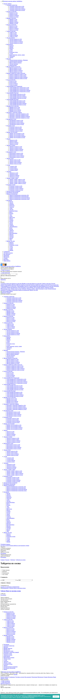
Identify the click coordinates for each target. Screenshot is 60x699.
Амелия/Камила (13, 226)
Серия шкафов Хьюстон (12, 92)
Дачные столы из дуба (14, 159)
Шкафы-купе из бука (14, 108)
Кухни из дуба (13, 81)
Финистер (11, 205)
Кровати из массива (11, 11)
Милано (11, 234)
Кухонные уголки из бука (15, 187)
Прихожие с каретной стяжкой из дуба (19, 113)
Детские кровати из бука (15, 40)
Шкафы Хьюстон (8, 648)
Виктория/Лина (13, 233)
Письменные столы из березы (16, 123)
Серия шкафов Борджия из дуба (17, 100)
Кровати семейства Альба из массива (15, 73)
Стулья (11, 53)
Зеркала (11, 57)
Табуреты (8, 171)
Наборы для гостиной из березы (17, 136)
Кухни (11, 51)
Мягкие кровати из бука (15, 69)
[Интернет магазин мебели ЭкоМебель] (12, 1)
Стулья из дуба (13, 166)
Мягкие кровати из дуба (15, 68)
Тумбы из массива (11, 31)
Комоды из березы (14, 28)
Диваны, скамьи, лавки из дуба (17, 179)
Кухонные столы (13, 52)
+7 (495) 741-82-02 (5, 270)
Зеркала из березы (13, 142)
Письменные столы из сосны (16, 124)
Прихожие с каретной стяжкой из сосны (19, 117)
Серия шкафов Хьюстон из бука (17, 95)
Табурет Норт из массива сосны (11, 591)
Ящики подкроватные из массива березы (19, 197)
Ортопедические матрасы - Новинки (18, 60)
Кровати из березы (14, 15)
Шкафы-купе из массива (12, 106)
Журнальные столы (11, 151)
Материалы (6, 256)
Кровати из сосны (13, 16)
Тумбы (11, 49)
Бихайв (15, 674)
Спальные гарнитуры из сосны (17, 10)
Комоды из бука (13, 27)
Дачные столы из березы (15, 162)
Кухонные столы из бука (15, 128)
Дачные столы (10, 158)
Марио (11, 238)
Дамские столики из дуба (15, 146)
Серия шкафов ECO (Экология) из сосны (19, 91)
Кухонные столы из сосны (15, 131)
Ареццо (11, 203)
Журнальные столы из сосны (16, 157)
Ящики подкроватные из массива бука (19, 196)
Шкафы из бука (13, 20)
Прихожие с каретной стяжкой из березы (19, 116)
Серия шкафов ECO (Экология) (14, 86)
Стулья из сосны (13, 170)
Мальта (11, 218)
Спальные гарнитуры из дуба (16, 6)
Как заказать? (7, 254)
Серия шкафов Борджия (12, 99)
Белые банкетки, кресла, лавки (17, 54)
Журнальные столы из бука (16, 154)
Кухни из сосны (13, 85)
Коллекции (9, 200)
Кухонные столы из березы (16, 129)
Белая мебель (9, 44)
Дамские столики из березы (16, 149)
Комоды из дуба (13, 26)
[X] (5, 265)
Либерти (11, 230)
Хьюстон (11, 207)
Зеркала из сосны (13, 144)
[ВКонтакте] (1, 265)
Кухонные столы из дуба (15, 127)
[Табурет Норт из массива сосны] (30, 588)
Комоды (11, 48)
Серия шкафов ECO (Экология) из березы (19, 90)
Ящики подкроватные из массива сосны (19, 199)
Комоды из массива (11, 24)
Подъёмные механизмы (12, 192)
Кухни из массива (10, 79)
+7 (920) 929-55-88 (5, 272)
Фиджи (11, 221)
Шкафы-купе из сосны (15, 111)
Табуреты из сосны (14, 176)
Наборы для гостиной (11, 132)
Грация (11, 224)
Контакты (6, 259)
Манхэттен (12, 217)
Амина (11, 222)
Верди (11, 212)
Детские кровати (10, 37)
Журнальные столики (9, 657)
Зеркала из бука (13, 141)
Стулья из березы (13, 169)
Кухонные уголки (10, 184)
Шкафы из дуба (13, 19)
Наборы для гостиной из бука (16, 134)
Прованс (11, 235)
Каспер (11, 229)
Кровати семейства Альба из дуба (17, 74)
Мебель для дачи (10, 241)
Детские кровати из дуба (15, 39)
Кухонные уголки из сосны (16, 190)
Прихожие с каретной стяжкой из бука (19, 115)
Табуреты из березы (14, 175)
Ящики (5, 669)
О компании (7, 251)
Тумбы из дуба (13, 32)
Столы (11, 246)
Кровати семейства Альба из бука (17, 75)
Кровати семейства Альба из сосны (18, 78)
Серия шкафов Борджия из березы (17, 103)
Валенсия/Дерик (13, 211)
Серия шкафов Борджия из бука (17, 102)
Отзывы (6, 258)
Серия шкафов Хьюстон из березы (18, 96)
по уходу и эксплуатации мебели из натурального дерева (15, 545)
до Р (25, 580)
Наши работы (7, 260)
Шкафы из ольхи (10, 642)
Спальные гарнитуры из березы (17, 9)
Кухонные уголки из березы (16, 188)
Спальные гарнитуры (11, 5)
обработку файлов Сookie (34, 695)
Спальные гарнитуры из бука (16, 7)
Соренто (11, 225)
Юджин (11, 213)
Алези (10, 216)
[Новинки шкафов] (6, 292)
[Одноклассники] (3, 265)
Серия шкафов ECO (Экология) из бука (19, 89)
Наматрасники (13, 65)
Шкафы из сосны (13, 23)
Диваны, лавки (7, 662)
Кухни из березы (13, 83)
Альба (10, 208)
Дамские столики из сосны (16, 150)
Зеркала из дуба (13, 140)
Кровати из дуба (13, 12)
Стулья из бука (13, 167)
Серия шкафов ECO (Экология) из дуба (19, 87)
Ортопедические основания (10, 666)
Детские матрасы (13, 64)
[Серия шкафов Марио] (7, 291)
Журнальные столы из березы (16, 155)
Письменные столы (11, 119)
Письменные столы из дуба (16, 120)
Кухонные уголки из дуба (15, 186)
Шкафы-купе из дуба (14, 107)
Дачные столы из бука (14, 161)
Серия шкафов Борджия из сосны (17, 104)
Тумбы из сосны (13, 36)
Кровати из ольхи (10, 618)
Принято (56, 696)
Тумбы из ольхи (10, 626)
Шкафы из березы (13, 22)
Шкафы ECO (7, 649)
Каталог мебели (7, 3)
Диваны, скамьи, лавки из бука (17, 180)
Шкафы (11, 47)
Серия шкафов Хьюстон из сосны (17, 98)
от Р (8, 580)
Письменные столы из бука (16, 121)
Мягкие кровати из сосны (15, 71)
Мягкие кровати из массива (13, 66)
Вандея (11, 201)
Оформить (3, 279)
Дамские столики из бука (15, 148)
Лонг (10, 239)
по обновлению (15, 586)
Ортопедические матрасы (15, 61)
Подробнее (3, 553)
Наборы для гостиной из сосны (17, 137)
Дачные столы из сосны (15, 163)
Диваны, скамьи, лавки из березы (17, 182)
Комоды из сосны (13, 30)
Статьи (6, 678)
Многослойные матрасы (15, 62)
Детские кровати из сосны (16, 43)
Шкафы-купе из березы (15, 110)
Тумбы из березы (13, 35)
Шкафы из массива (11, 18)
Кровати (11, 45)
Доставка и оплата (8, 252)
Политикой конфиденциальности (30, 696)
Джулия (11, 209)
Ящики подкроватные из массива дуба (19, 195)
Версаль (11, 231)
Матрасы (8, 58)
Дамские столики (10, 145)
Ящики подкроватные (11, 193)
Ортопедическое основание (13, 191)
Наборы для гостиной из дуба (16, 133)
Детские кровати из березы (16, 41)
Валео (10, 228)
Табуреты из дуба (13, 172)
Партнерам (6, 255)
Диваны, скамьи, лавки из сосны (17, 183)
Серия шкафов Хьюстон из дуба (17, 94)
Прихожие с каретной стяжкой (14, 112)
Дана (10, 214)
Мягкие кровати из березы (16, 70)
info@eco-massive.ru (5, 683)
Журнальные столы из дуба (16, 153)
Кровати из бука (13, 14)
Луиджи (11, 237)
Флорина (11, 204)
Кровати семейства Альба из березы (18, 77)
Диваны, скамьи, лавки (12, 178)
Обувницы (12, 56)
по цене (3, 586)
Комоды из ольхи (10, 634)
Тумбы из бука (13, 33)
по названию (8, 586)
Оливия (11, 220)
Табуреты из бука (13, 174)
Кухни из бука (12, 82)
